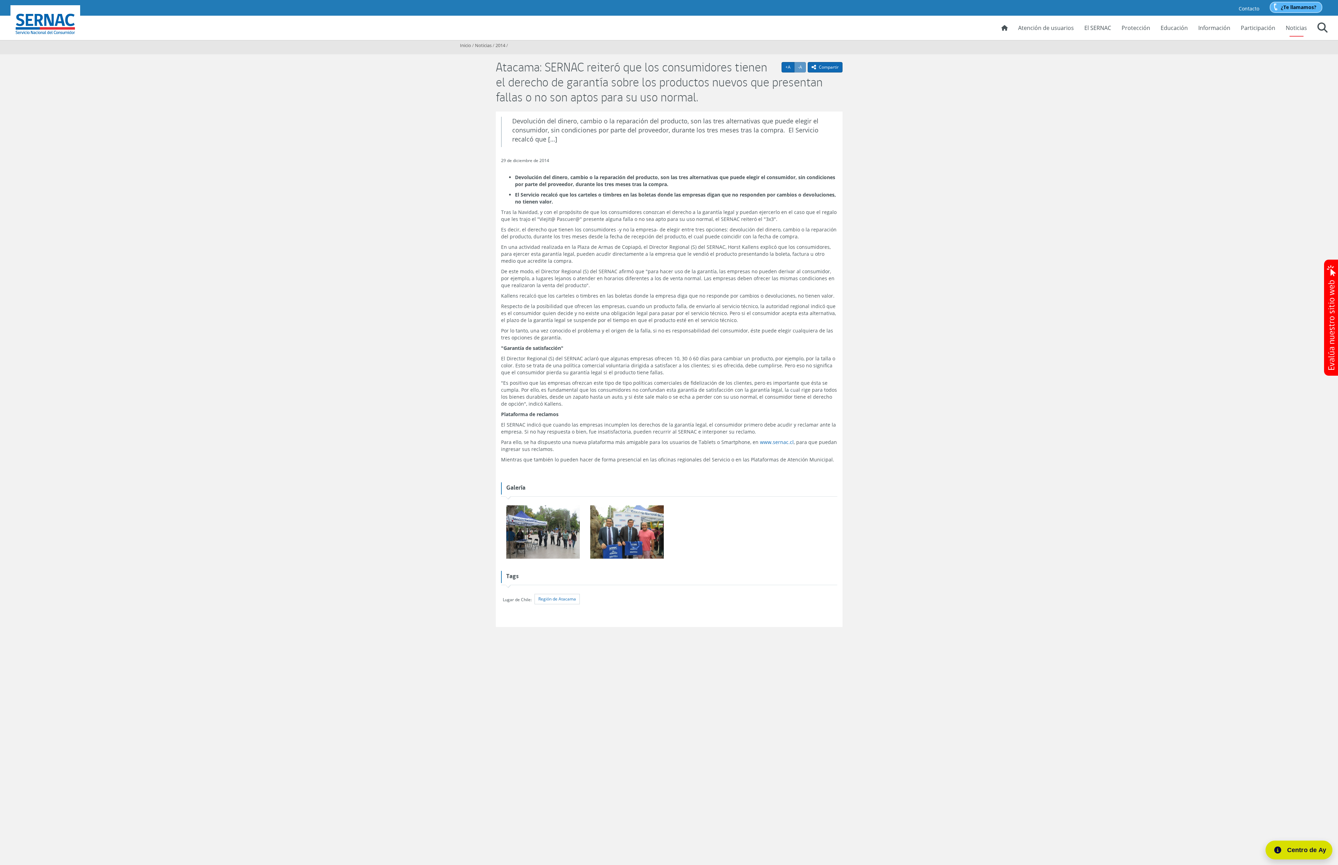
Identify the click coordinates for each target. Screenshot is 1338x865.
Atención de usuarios (1046, 28)
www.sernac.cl (777, 442)
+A (789, 67)
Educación (1174, 28)
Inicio (465, 45)
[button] (1322, 28)
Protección (1136, 28)
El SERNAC (1097, 28)
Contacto (1249, 8)
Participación (1258, 28)
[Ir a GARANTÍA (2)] (543, 532)
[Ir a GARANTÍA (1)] (627, 532)
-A (802, 67)
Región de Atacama (557, 599)
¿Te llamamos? (1298, 7)
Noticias (1296, 28)
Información (1214, 28)
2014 (500, 45)
